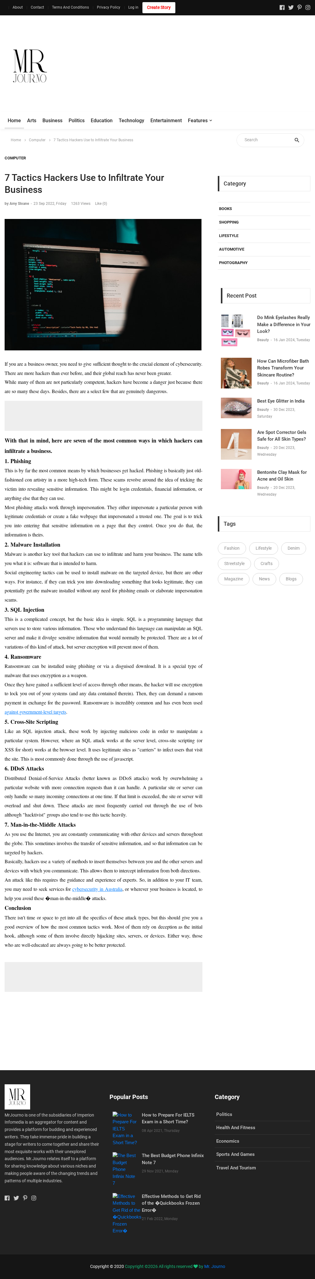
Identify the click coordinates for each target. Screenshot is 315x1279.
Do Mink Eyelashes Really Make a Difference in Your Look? (283, 324)
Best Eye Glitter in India (281, 401)
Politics (77, 120)
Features (198, 120)
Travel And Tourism (236, 1168)
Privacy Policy (108, 7)
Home (14, 120)
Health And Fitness (235, 1127)
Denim (294, 548)
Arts (31, 120)
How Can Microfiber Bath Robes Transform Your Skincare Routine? (283, 368)
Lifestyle (228, 235)
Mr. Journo (214, 1266)
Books (225, 208)
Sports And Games (235, 1154)
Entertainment (166, 120)
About (18, 7)
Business (52, 120)
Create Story (159, 7)
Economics (227, 1141)
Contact (37, 7)
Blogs (291, 578)
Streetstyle (234, 563)
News (264, 578)
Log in (133, 7)
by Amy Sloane (17, 203)
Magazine (233, 578)
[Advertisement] (203, 66)
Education (102, 120)
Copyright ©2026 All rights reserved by (164, 1266)
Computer (37, 140)
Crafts (267, 563)
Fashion (232, 548)
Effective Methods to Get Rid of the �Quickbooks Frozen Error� (171, 1203)
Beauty (263, 340)
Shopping (229, 222)
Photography (233, 262)
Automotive (231, 249)
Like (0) (101, 203)
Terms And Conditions (70, 7)
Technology (131, 120)
